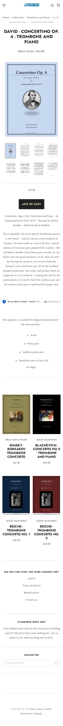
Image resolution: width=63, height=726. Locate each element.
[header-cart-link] (58, 5)
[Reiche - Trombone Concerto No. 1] (16, 511)
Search (31, 579)
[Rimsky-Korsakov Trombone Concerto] (16, 432)
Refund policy (31, 593)
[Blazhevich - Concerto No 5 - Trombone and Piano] (47, 432)
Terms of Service (31, 586)
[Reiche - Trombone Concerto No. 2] (47, 513)
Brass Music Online (31, 51)
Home (6, 18)
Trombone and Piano (38, 18)
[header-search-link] (52, 5)
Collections (18, 18)
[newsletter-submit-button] (56, 664)
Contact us (31, 600)
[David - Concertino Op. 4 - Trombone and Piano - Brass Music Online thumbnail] (10, 150)
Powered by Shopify (31, 714)
